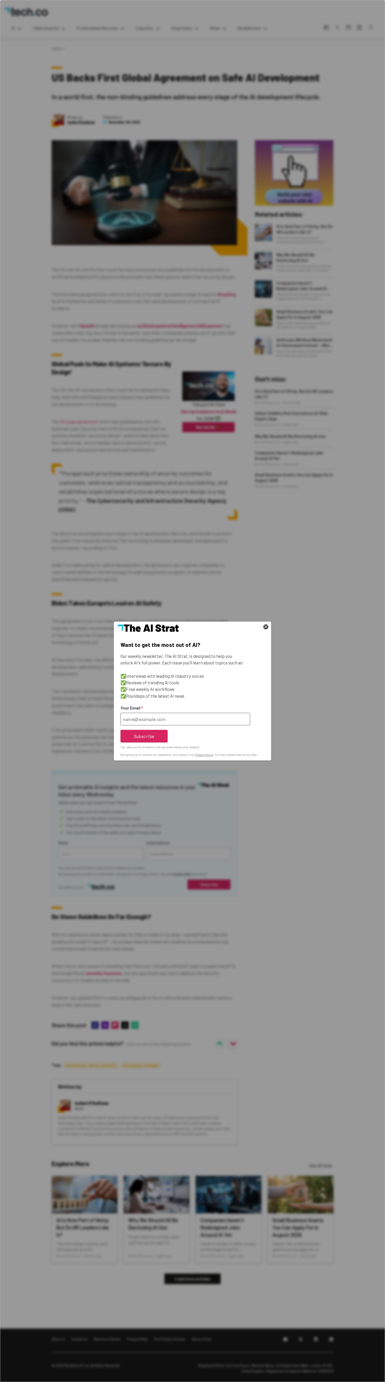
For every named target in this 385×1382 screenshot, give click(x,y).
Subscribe (144, 736)
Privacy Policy (204, 754)
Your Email (131, 708)
